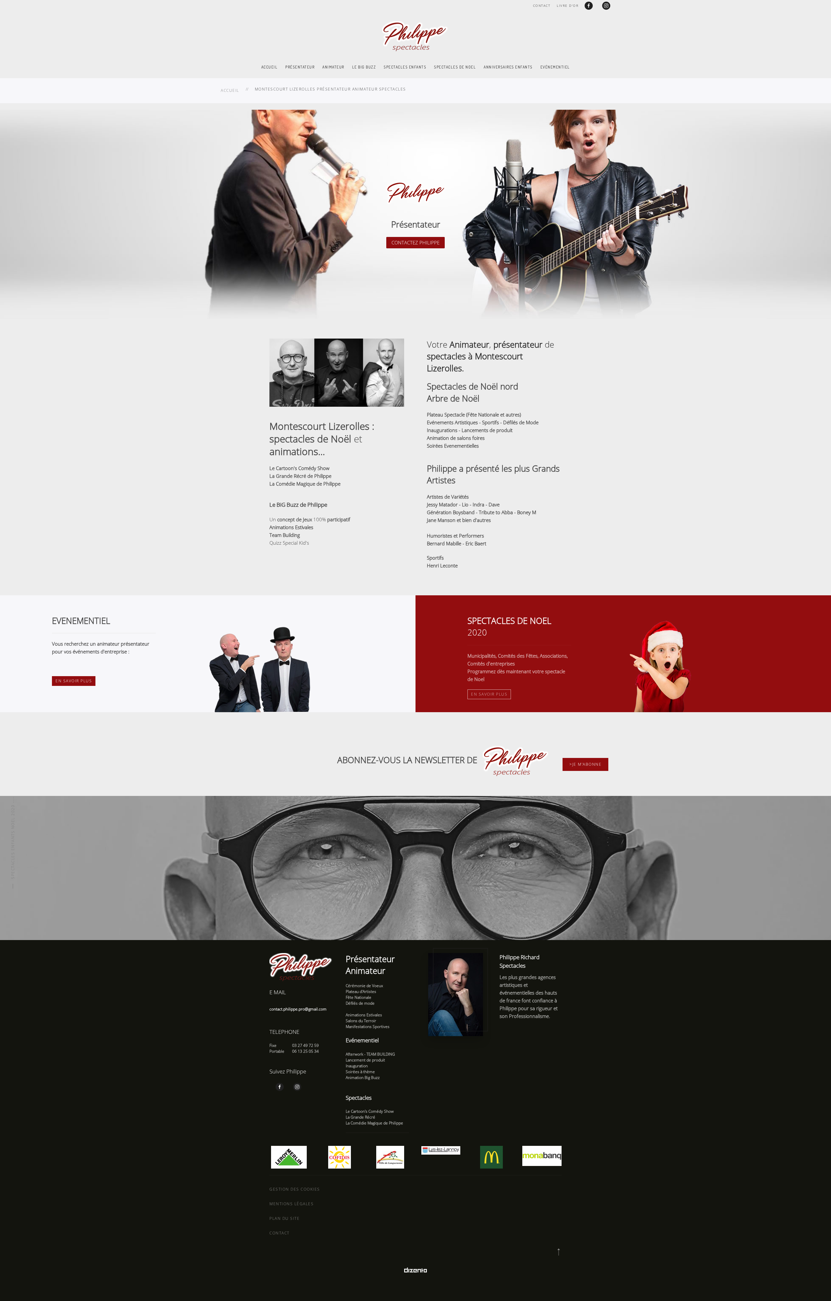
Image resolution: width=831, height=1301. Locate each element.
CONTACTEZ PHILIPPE (415, 242)
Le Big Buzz (364, 67)
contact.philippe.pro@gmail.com (298, 1009)
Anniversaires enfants (508, 67)
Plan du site (284, 1218)
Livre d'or (567, 5)
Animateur (333, 67)
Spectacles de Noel (455, 67)
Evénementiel (555, 67)
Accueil (269, 67)
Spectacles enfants (405, 67)
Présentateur (300, 67)
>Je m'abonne (585, 764)
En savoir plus (74, 681)
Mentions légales (291, 1204)
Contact (542, 5)
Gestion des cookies (294, 1189)
